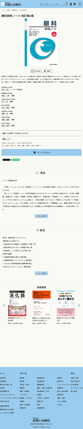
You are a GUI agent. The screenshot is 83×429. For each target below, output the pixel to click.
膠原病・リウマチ (26, 398)
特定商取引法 (4, 391)
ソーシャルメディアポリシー (10, 398)
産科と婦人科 (75, 381)
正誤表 (48, 71)
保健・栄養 (61, 398)
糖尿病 (22, 388)
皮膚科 (39, 395)
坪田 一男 (5, 95)
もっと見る (42, 216)
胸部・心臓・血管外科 (44, 388)
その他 (59, 405)
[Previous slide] (4, 305)
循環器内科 (41, 384)
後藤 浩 (5, 113)
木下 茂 (5, 101)
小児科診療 (74, 384)
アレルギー (23, 395)
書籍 (8, 10)
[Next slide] (79, 305)
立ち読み (37, 71)
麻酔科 (59, 378)
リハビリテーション (64, 384)
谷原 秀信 (5, 125)
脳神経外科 (41, 378)
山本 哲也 (5, 107)
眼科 (38, 405)
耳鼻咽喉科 (41, 408)
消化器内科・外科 (43, 391)
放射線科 (60, 388)
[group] (21, 307)
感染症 (22, 401)
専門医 (22, 378)
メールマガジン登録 (7, 413)
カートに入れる (43, 152)
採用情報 (3, 381)
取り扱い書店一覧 (6, 384)
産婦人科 (40, 401)
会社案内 (3, 378)
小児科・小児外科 (43, 398)
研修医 (22, 381)
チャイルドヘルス (77, 388)
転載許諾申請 (4, 406)
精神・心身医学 (25, 405)
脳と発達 (74, 391)
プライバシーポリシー (7, 395)
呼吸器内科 (41, 381)
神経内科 (23, 408)
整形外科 (60, 381)
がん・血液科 (61, 401)
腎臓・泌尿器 (24, 391)
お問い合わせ (4, 401)
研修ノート (6, 139)
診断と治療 (74, 378)
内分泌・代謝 (24, 384)
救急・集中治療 (62, 391)
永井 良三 (5, 89)
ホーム (3, 10)
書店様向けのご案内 (7, 409)
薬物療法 (60, 395)
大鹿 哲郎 (5, 119)
